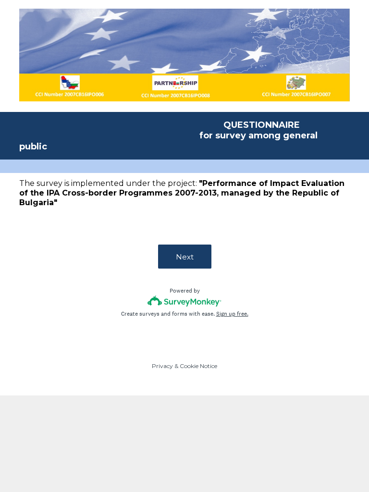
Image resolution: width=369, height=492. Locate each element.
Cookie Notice (198, 365)
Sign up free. (232, 314)
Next (185, 256)
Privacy (162, 365)
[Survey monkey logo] (184, 301)
